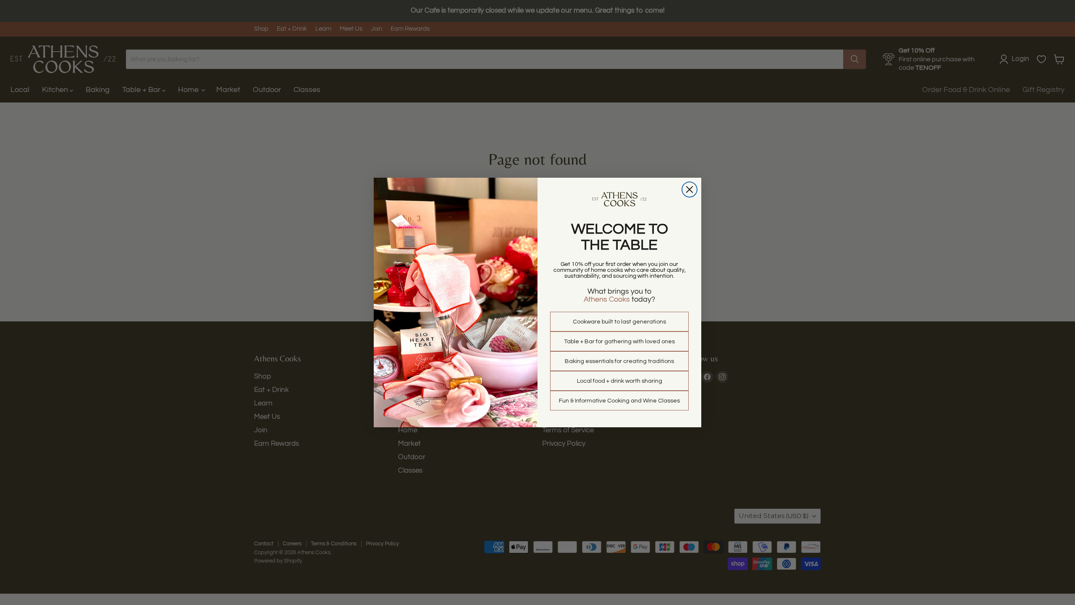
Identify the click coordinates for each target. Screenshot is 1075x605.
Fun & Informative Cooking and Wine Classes (619, 401)
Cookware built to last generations (619, 322)
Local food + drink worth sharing (619, 381)
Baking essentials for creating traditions (619, 361)
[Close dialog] (689, 189)
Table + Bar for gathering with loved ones (619, 342)
